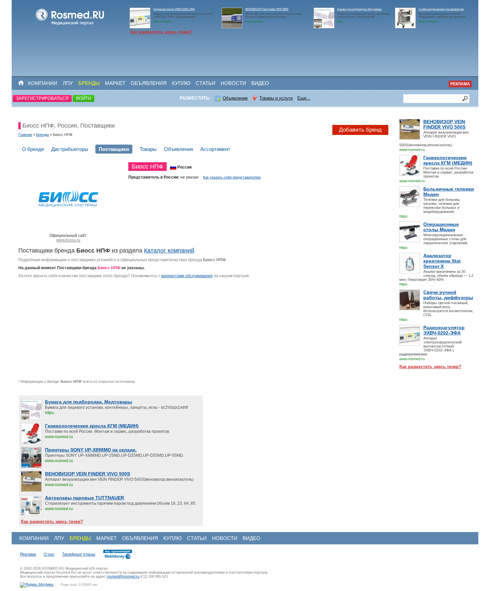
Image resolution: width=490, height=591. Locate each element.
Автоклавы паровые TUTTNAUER (84, 497)
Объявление (235, 98)
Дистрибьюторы (69, 149)
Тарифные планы (78, 554)
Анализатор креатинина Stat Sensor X (442, 261)
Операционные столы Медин (441, 227)
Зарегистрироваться (42, 98)
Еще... (303, 98)
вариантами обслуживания (187, 276)
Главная (25, 135)
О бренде (33, 149)
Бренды (89, 83)
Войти (83, 98)
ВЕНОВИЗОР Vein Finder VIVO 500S (266, 9)
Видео (260, 83)
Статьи (205, 83)
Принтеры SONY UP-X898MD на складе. (91, 449)
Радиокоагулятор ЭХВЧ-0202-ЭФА (174, 9)
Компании (42, 83)
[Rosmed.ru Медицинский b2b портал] (70, 25)
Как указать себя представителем (232, 177)
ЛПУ (68, 83)
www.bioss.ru (68, 240)
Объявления (149, 83)
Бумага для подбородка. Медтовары (359, 9)
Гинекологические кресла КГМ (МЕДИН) (447, 160)
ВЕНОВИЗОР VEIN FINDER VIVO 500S (444, 124)
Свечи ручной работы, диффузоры (448, 295)
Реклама (460, 84)
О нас (49, 554)
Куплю (181, 83)
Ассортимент (215, 149)
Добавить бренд (360, 130)
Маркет (115, 83)
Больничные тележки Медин (448, 191)
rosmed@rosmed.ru (123, 576)
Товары (148, 149)
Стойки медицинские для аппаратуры (441, 9)
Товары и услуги (276, 98)
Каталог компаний (169, 250)
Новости (233, 83)
